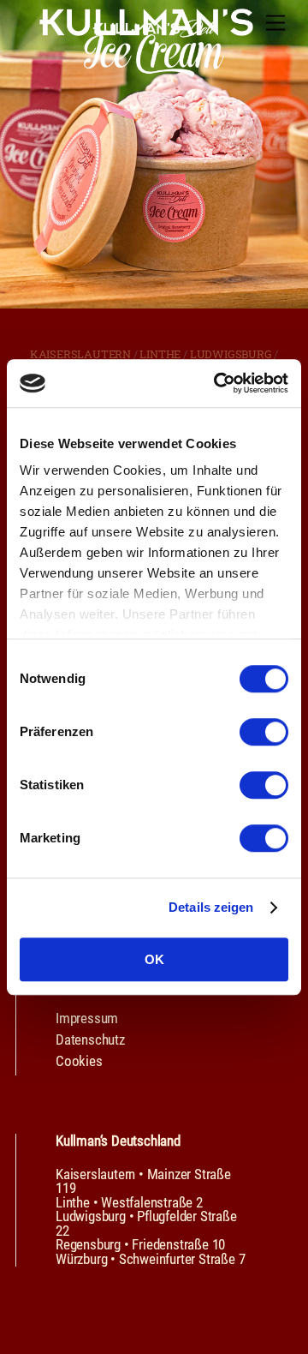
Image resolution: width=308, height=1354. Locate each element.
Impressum (87, 1018)
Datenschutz (90, 1039)
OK (154, 959)
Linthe (160, 354)
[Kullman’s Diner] (146, 29)
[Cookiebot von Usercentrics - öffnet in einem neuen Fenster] (217, 383)
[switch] (264, 732)
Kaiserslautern (80, 354)
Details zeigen (211, 907)
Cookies (79, 1060)
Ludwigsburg (231, 354)
